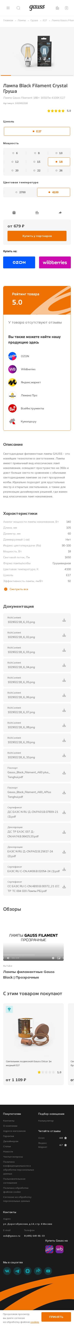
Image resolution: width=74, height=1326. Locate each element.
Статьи (7, 1146)
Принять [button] (56, 1317)
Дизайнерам (10, 1141)
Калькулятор (46, 1120)
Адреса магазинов (14, 1130)
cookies (34, 1321)
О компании (10, 1125)
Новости (8, 1151)
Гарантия (8, 1136)
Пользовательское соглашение (14, 1180)
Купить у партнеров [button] (37, 236)
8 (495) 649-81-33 (34, 1235)
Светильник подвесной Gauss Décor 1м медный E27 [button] (29, 1063)
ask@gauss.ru (11, 1235)
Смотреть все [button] (19, 589)
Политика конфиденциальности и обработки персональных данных (18, 1167)
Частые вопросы (13, 1156)
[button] (8, 8)
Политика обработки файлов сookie (15, 1189)
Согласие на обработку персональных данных (17, 1198)
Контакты (8, 1120)
